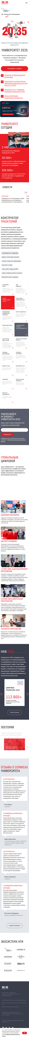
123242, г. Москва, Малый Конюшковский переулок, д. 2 (13, 1021)
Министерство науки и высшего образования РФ (14, 1003)
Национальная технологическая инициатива (14, 1000)
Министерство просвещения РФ (10, 1006)
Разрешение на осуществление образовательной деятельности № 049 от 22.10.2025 (16, 83)
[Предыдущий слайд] (1, 694)
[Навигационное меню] (26, 2)
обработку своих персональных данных (13, 440)
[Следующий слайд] (28, 694)
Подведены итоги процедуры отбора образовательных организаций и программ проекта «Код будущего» (13, 200)
